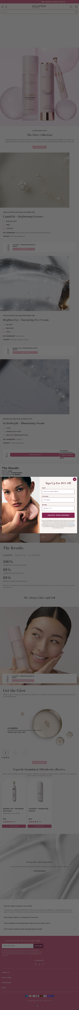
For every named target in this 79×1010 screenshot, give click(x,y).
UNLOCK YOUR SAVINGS (58, 515)
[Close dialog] (74, 479)
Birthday (44, 504)
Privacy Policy (72, 524)
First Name (45, 496)
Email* (44, 487)
